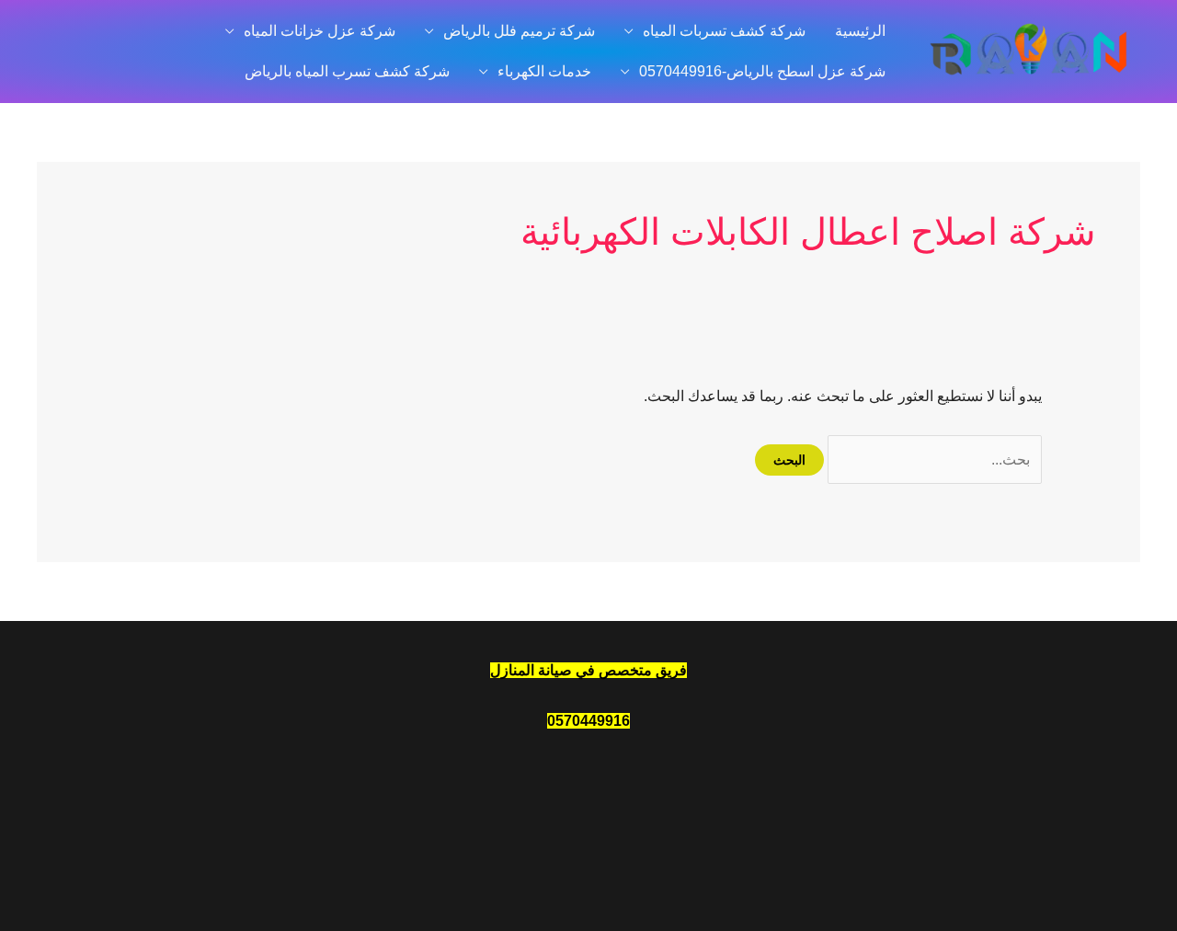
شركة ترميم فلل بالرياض (519, 31)
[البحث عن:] (933, 459)
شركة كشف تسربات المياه (724, 31)
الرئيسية (860, 31)
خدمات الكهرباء (544, 71)
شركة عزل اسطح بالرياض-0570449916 (762, 71)
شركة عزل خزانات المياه (319, 31)
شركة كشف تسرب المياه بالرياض (347, 71)
